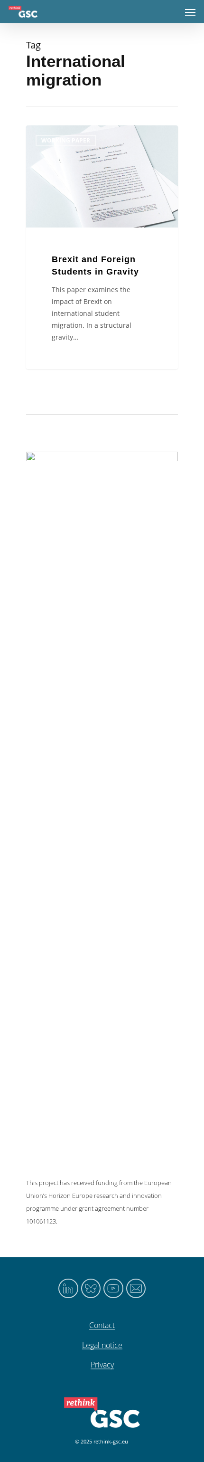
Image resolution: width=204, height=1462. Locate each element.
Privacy (102, 1365)
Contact (102, 1325)
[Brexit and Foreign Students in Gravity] (102, 247)
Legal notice (102, 1345)
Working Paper (65, 140)
